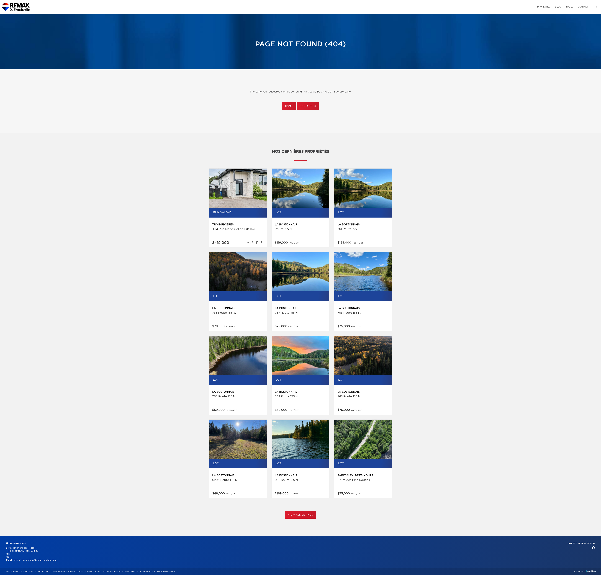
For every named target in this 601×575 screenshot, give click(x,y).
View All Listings (300, 515)
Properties (543, 7)
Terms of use (146, 571)
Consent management (165, 571)
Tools (569, 7)
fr (596, 7)
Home (289, 106)
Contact (583, 7)
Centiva (591, 571)
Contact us (308, 106)
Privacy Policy (131, 571)
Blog (558, 7)
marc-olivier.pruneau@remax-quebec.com (35, 560)
